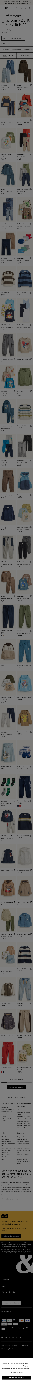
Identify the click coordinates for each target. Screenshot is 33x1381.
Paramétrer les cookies (16, 1372)
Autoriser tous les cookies (16, 1377)
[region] (16, 1369)
